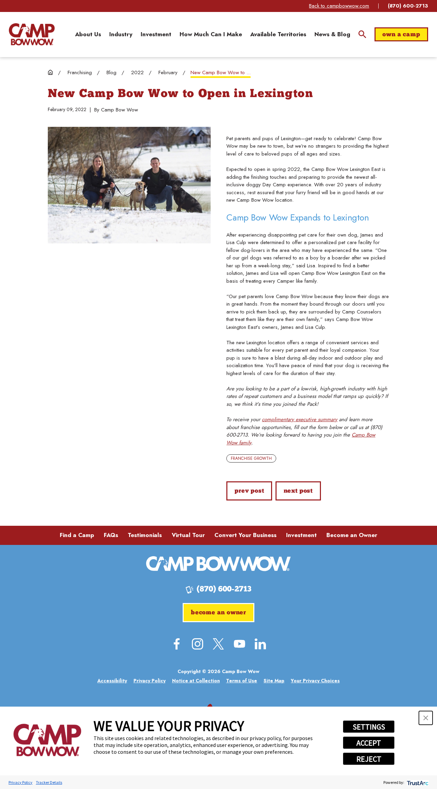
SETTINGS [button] (369, 727)
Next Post (298, 491)
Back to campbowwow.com (339, 6)
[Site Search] (362, 34)
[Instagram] (197, 644)
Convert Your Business (245, 535)
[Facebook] (176, 644)
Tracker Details (49, 782)
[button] (426, 718)
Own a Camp (401, 35)
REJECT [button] (368, 759)
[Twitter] (218, 644)
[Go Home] (50, 72)
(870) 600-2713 (408, 6)
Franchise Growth (251, 458)
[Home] (32, 34)
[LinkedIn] (260, 644)
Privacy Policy (20, 782)
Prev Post (249, 491)
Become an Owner (351, 535)
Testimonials (145, 535)
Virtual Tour (188, 535)
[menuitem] (88, 34)
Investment (301, 535)
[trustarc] (417, 782)
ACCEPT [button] (368, 743)
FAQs (111, 535)
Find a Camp (77, 535)
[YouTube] (239, 644)
